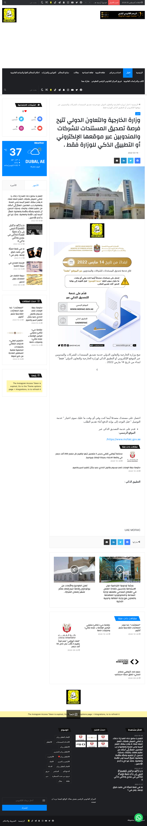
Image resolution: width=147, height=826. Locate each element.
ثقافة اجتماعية (87, 73)
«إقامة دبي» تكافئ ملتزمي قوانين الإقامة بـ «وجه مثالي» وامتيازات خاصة (97, 627)
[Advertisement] (73, 47)
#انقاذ (52, 761)
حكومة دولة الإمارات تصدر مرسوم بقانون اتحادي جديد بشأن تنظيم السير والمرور (106, 467)
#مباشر (56, 771)
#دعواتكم (66, 771)
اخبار (128, 73)
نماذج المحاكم (63, 73)
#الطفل (49, 742)
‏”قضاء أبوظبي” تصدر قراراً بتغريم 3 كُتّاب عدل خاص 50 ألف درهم (68, 643)
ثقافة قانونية (100, 73)
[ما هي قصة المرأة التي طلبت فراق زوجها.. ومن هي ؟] (34, 252)
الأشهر (36, 185)
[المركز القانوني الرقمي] (122, 15)
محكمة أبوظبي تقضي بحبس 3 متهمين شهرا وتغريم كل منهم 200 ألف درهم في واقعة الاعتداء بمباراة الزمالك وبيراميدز (89, 455)
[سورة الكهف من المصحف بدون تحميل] (34, 279)
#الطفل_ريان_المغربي (62, 752)
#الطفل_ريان (65, 747)
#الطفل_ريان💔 (64, 757)
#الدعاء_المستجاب (63, 742)
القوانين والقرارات (49, 73)
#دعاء (50, 766)
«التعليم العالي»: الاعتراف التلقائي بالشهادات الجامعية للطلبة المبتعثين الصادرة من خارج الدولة (16, 348)
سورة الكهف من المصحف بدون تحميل (17, 279)
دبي (47, 776)
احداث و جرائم (115, 73)
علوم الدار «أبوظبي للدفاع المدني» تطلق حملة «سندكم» (127, 673)
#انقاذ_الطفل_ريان (63, 766)
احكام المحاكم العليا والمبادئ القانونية (25, 73)
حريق (47, 771)
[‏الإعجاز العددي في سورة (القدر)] (34, 266)
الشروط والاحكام (9, 821)
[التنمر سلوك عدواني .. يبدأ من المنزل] (81, 737)
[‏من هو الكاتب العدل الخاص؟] (103, 744)
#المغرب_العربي (64, 761)
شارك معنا (85, 81)
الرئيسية (139, 73)
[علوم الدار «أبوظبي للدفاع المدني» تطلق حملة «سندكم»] (127, 661)
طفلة (68, 781)
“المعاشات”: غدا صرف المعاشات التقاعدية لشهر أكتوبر (129, 627)
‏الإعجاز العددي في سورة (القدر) (16, 264)
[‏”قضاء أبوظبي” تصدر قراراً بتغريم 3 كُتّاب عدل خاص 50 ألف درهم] (67, 631)
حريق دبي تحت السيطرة (61, 776)
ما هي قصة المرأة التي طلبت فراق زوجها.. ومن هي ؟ (16, 252)
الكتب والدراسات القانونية (134, 81)
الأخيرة (13, 185)
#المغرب (50, 757)
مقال (60, 781)
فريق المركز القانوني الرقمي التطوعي (106, 81)
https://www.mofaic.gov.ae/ (123, 439)
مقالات (76, 73)
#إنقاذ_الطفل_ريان (63, 737)
